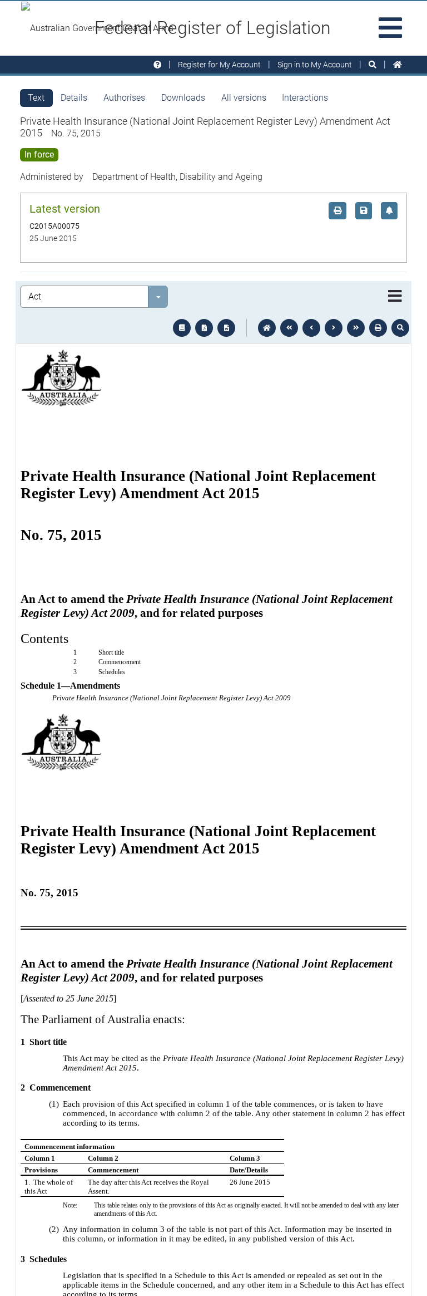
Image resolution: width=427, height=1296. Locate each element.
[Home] (397, 65)
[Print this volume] (378, 328)
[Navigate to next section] (333, 328)
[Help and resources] (157, 65)
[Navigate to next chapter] (356, 328)
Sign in (314, 64)
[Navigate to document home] (267, 328)
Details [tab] (74, 97)
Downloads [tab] (183, 97)
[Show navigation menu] (395, 297)
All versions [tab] (243, 97)
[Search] (372, 65)
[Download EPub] (182, 328)
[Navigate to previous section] (311, 328)
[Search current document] (400, 328)
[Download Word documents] (226, 328)
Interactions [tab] (305, 97)
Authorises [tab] (124, 97)
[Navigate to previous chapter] (289, 328)
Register (219, 64)
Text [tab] (36, 97)
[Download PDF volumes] (204, 328)
